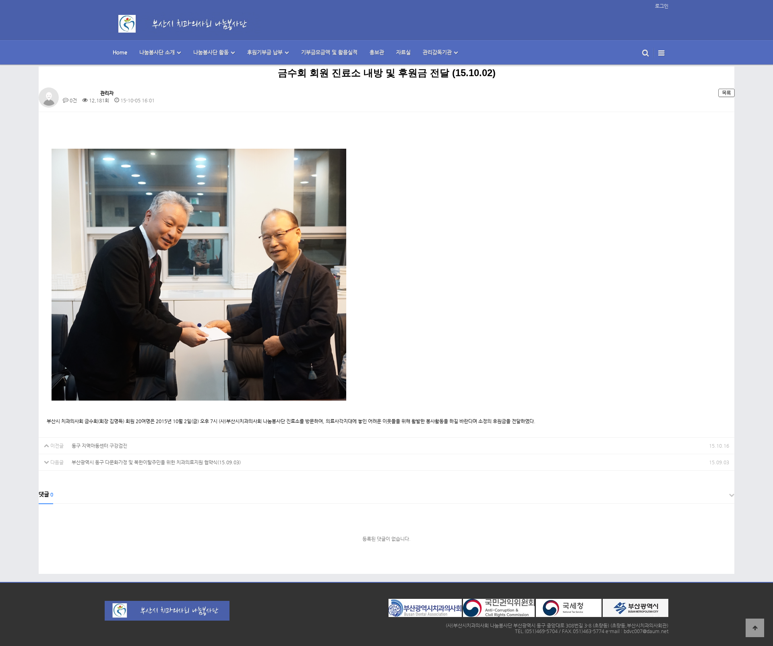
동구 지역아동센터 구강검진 (99, 446)
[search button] (645, 52)
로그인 (661, 6)
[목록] (726, 92)
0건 (72, 100)
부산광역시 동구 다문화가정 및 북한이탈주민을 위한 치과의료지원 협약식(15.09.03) (156, 462)
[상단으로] (755, 628)
